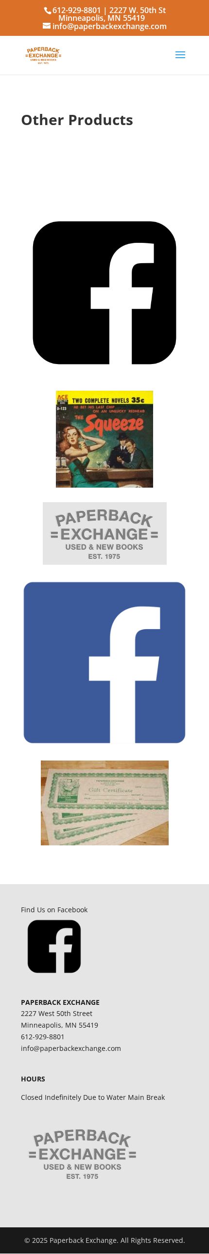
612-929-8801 (76, 10)
